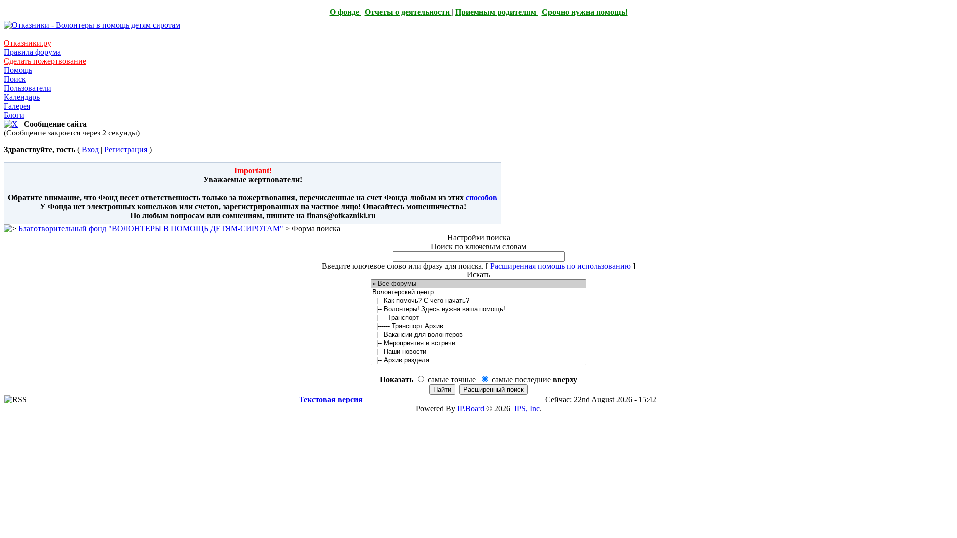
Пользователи (27, 88)
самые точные (452, 379)
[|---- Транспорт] (478, 318)
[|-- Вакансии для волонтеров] (478, 335)
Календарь (22, 97)
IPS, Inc (527, 408)
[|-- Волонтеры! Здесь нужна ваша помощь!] (478, 309)
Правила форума (32, 52)
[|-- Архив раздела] (478, 360)
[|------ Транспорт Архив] (478, 326)
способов (481, 197)
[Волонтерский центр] (478, 292)
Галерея (17, 106)
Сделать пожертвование (45, 61)
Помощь (18, 70)
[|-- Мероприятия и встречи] (478, 343)
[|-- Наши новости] (478, 352)
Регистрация (125, 149)
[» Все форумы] (478, 284)
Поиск (15, 79)
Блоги (14, 115)
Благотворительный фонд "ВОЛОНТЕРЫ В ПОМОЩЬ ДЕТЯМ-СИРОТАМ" (150, 228)
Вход (90, 149)
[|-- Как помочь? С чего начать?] (478, 301)
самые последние (534, 379)
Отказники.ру (27, 43)
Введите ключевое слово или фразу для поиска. (403, 266)
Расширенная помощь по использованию (560, 266)
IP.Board (470, 408)
